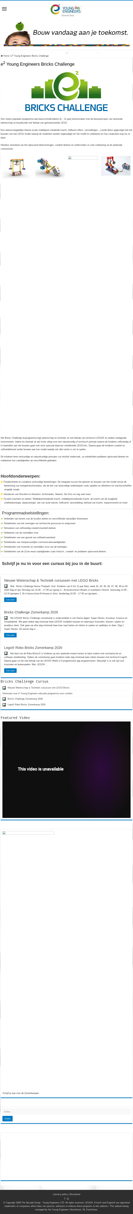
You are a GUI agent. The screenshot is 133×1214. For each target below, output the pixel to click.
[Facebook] (65, 1198)
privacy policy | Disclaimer (67, 1194)
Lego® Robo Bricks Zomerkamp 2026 (33, 648)
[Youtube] (67, 1198)
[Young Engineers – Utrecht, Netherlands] (66, 10)
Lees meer (10, 599)
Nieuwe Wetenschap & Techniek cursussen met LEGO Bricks (51, 580)
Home (6, 56)
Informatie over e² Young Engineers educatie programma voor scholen (37, 693)
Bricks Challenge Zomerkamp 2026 (31, 612)
